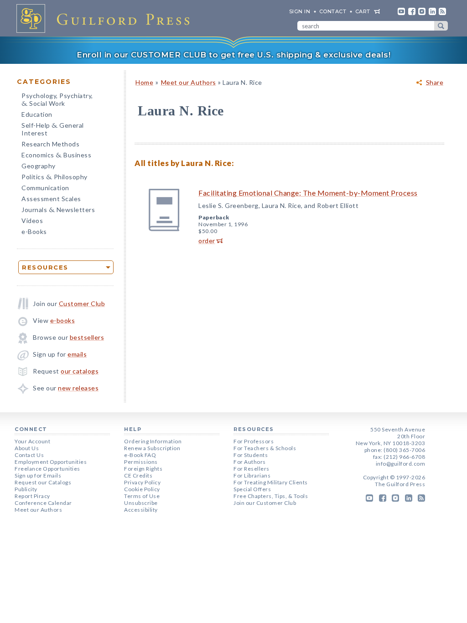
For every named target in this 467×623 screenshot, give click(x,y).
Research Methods (50, 144)
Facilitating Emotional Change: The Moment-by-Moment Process (308, 192)
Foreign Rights (143, 468)
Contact (333, 11)
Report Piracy (32, 496)
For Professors (254, 441)
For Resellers (252, 468)
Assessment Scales (51, 198)
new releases (78, 388)
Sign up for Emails (38, 475)
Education (36, 114)
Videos (32, 220)
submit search (441, 26)
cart (362, 11)
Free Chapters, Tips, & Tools (271, 496)
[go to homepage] (106, 18)
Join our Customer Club (265, 502)
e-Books (34, 231)
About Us (27, 448)
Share (435, 82)
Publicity (26, 489)
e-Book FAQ (140, 455)
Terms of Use (142, 496)
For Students (251, 455)
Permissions (141, 461)
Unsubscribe (141, 502)
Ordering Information (153, 441)
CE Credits (138, 475)
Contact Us (29, 455)
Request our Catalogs (43, 482)
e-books (62, 320)
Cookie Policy (142, 489)
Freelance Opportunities (47, 468)
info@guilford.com (400, 463)
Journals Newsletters (58, 210)
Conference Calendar (43, 502)
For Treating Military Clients (271, 482)
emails (77, 354)
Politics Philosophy (54, 177)
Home (144, 82)
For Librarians (252, 475)
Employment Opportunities (51, 461)
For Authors (250, 461)
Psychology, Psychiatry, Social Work (57, 100)
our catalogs (80, 371)
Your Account (32, 441)
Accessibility (141, 509)
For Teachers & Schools (265, 448)
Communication (45, 188)
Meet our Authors (188, 82)
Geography (38, 166)
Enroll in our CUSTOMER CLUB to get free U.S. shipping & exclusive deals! (233, 54)
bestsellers (87, 337)
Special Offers (252, 489)
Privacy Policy (142, 482)
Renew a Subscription (152, 448)
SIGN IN (300, 11)
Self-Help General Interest (52, 129)
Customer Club (82, 303)
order (206, 240)
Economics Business (56, 156)
